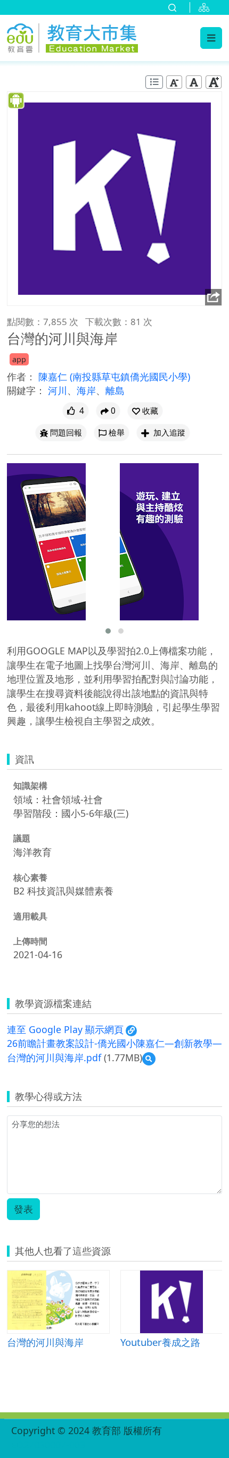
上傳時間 (30, 941)
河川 (57, 390)
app (19, 359)
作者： (21, 376)
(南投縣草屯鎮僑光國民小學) (130, 376)
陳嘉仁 (54, 376)
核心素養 (30, 877)
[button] (145, 411)
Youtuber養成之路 (160, 1342)
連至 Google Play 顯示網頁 (65, 1029)
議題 (21, 838)
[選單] (211, 37)
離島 (115, 390)
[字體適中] (193, 82)
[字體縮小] (174, 82)
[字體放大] (213, 82)
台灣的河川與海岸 (45, 1342)
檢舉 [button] (117, 432)
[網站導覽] (206, 7)
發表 (23, 1209)
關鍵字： (26, 390)
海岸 (86, 390)
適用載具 (30, 916)
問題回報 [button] (66, 432)
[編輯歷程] (154, 82)
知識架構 (30, 785)
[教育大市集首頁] (72, 36)
